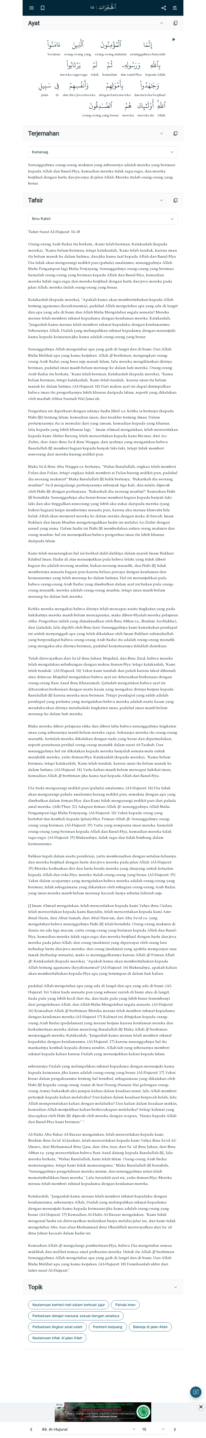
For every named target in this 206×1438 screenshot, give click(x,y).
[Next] (174, 1429)
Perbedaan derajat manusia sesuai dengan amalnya (75, 1316)
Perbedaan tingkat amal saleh (57, 1327)
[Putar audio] (173, 39)
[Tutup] (201, 1407)
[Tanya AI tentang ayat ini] (195, 1392)
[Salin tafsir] (175, 200)
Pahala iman (125, 1305)
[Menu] (31, 8)
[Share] (163, 8)
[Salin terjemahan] (175, 133)
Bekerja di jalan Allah (150, 1327)
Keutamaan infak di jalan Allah (57, 1338)
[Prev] (31, 1429)
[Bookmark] (42, 8)
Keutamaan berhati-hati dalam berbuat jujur (68, 1305)
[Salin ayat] (175, 23)
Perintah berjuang (108, 1327)
